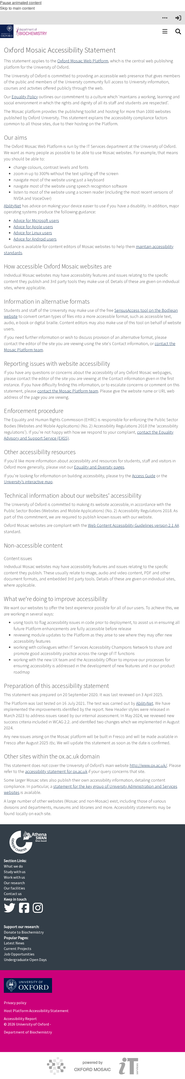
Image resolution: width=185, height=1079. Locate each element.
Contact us (13, 893)
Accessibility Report (20, 1018)
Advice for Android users (35, 239)
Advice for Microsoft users (36, 220)
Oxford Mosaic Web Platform (82, 61)
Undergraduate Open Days (25, 959)
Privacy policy (15, 1002)
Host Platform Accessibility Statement (36, 1010)
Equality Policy (25, 96)
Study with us (15, 871)
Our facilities (14, 888)
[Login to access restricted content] (178, 18)
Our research (14, 882)
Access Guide (143, 475)
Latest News (14, 943)
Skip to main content (17, 8)
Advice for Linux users (32, 232)
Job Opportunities (19, 954)
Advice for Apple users (33, 226)
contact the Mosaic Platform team (67, 391)
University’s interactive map (28, 481)
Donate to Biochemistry (24, 932)
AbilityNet (12, 206)
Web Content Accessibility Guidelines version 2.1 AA (133, 525)
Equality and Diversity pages (99, 467)
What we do (13, 866)
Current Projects (17, 948)
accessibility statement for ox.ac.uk (56, 771)
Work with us (14, 877)
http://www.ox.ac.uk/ (148, 765)
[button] (165, 18)
